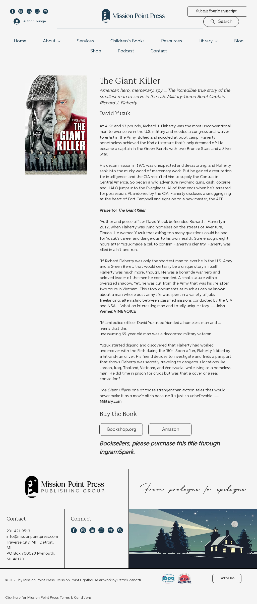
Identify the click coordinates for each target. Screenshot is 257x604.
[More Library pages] (216, 41)
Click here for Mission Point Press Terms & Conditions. (48, 597)
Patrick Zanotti (129, 580)
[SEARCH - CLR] (120, 530)
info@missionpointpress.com (32, 537)
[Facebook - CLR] (12, 11)
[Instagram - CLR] (20, 11)
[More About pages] (59, 41)
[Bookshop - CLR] (37, 11)
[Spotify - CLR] (45, 11)
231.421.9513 (18, 531)
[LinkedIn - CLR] (29, 11)
